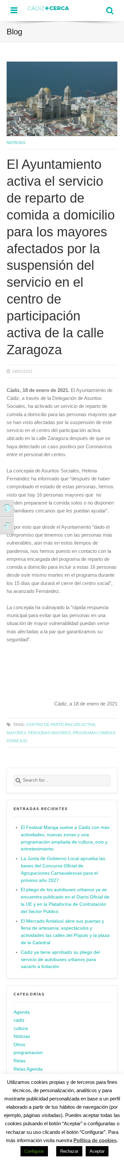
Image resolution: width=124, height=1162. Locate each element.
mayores (16, 733)
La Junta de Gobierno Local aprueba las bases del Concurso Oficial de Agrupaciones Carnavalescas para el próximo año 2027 (63, 869)
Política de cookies (95, 1140)
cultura (21, 1028)
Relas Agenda (28, 1069)
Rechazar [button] (69, 1151)
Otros (19, 1044)
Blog (14, 31)
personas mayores (49, 733)
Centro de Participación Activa (60, 724)
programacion (28, 1052)
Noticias (16, 142)
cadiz (19, 1020)
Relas (19, 1060)
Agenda (22, 1012)
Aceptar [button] (97, 1151)
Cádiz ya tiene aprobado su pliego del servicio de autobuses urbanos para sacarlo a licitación (60, 959)
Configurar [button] (34, 1151)
